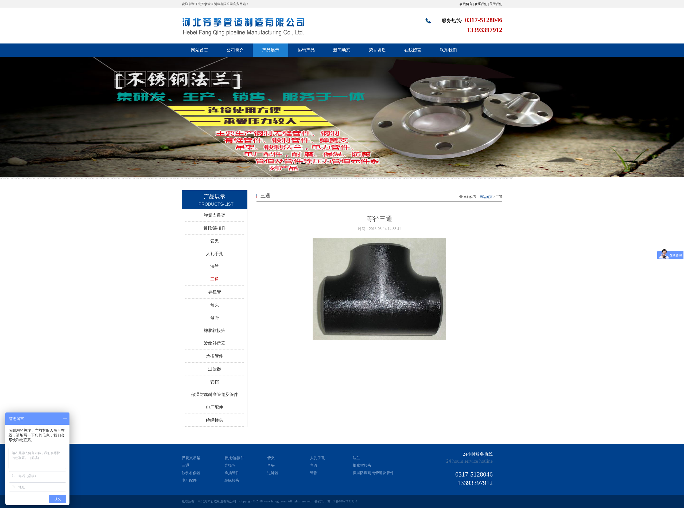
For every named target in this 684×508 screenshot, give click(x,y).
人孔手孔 (214, 253)
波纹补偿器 (214, 343)
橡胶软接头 (214, 330)
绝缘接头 (214, 420)
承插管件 (214, 356)
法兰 (214, 266)
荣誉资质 (377, 50)
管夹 (214, 241)
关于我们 (495, 4)
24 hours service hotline (469, 461)
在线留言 (466, 4)
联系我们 (481, 4)
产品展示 (270, 50)
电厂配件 (214, 407)
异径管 (214, 292)
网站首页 (199, 50)
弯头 (214, 305)
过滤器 (214, 369)
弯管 (214, 317)
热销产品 (306, 50)
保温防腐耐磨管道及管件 (214, 394)
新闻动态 (341, 50)
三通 (214, 279)
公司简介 (235, 50)
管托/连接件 (214, 228)
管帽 (214, 381)
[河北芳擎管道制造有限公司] (243, 35)
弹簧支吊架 (214, 215)
